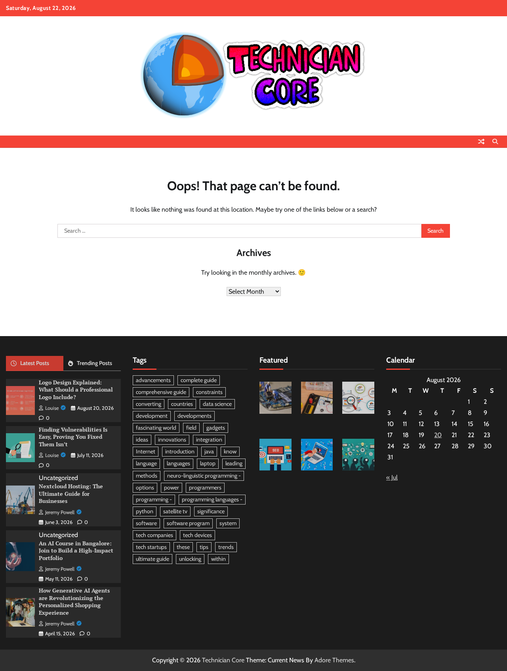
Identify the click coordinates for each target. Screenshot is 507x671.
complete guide (199, 380)
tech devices (197, 535)
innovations (172, 439)
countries (182, 403)
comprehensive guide (161, 392)
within (218, 558)
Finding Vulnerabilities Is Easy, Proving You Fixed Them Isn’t (73, 437)
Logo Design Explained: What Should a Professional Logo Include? (76, 390)
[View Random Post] (481, 141)
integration (209, 439)
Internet (145, 451)
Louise (52, 408)
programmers (205, 487)
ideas (142, 439)
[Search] (495, 141)
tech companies (154, 535)
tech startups (151, 547)
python (144, 511)
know (230, 451)
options (145, 487)
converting (148, 403)
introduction (179, 451)
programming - (154, 499)
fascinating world (156, 427)
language (146, 463)
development (152, 415)
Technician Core (223, 660)
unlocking (190, 558)
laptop (207, 463)
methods (146, 475)
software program (188, 523)
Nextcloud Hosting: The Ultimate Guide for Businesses (71, 493)
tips (204, 547)
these (183, 547)
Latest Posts (34, 363)
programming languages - (212, 499)
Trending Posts (94, 363)
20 (438, 435)
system (227, 523)
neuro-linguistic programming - (204, 475)
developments (194, 415)
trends (226, 547)
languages (178, 463)
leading (233, 463)
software (146, 523)
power (171, 487)
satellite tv (175, 511)
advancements (153, 380)
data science (217, 403)
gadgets (215, 427)
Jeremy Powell (59, 512)
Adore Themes (334, 660)
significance (211, 511)
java (209, 451)
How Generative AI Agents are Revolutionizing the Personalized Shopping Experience (74, 601)
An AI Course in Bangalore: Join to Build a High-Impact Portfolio (76, 550)
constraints (209, 392)
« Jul (392, 477)
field (191, 427)
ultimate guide (152, 558)
